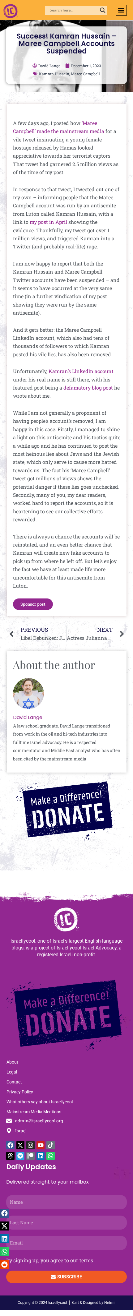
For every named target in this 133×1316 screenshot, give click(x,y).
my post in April (48, 222)
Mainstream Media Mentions (33, 1111)
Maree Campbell (85, 73)
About (12, 1062)
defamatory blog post (88, 387)
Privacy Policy (19, 1091)
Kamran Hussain (54, 73)
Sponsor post (32, 604)
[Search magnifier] (102, 10)
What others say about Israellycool (39, 1101)
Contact (14, 1081)
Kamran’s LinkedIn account (81, 371)
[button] (121, 10)
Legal (11, 1071)
